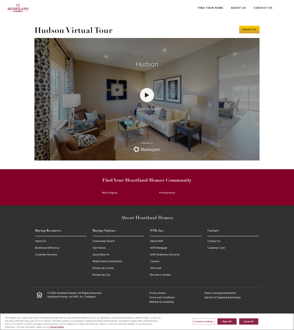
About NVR (156, 241)
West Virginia (109, 192)
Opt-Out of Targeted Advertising (222, 297)
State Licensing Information (220, 293)
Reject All (227, 321)
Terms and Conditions (162, 297)
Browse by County (103, 268)
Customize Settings (203, 321)
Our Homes (99, 248)
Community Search (104, 241)
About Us (238, 8)
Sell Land (155, 268)
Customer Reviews (46, 254)
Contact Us (263, 8)
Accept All (249, 321)
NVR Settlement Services (165, 254)
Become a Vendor (160, 274)
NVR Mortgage (158, 248)
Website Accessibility (161, 302)
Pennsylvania (167, 192)
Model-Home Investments (107, 261)
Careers (154, 261)
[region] (147, 321)
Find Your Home (210, 8)
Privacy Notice (157, 293)
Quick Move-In (101, 254)
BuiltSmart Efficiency (47, 248)
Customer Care (216, 248)
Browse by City (101, 274)
